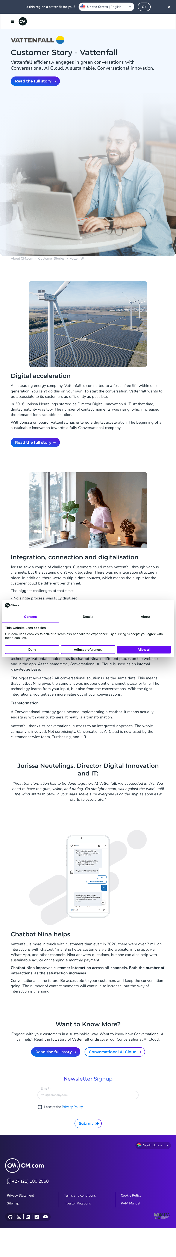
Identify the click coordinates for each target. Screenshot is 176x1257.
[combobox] (106, 7)
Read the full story (33, 81)
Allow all (144, 649)
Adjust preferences (88, 649)
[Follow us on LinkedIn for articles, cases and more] (27, 1216)
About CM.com (22, 258)
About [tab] (145, 616)
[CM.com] (22, 21)
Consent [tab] (30, 616)
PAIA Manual (130, 1203)
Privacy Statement (20, 1195)
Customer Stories (51, 258)
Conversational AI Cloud (113, 1052)
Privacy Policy (72, 1106)
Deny (32, 649)
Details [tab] (88, 616)
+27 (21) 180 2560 (30, 1181)
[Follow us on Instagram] (19, 1216)
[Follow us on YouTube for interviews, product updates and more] (45, 1216)
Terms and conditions (80, 1195)
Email (46, 1088)
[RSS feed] (36, 1216)
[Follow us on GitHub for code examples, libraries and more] (10, 1216)
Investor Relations (77, 1203)
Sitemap (13, 1203)
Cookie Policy (131, 1195)
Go (144, 7)
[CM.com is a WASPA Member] (162, 1216)
